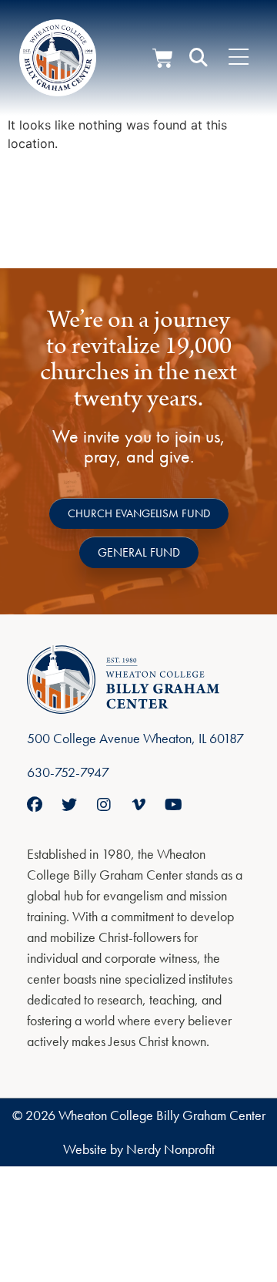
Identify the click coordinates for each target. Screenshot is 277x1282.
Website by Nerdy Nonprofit (139, 1149)
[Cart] (162, 58)
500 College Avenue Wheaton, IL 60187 (135, 738)
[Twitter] (69, 805)
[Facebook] (34, 805)
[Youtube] (173, 805)
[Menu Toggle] (239, 57)
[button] (198, 57)
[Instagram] (104, 805)
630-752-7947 (68, 772)
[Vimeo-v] (138, 805)
